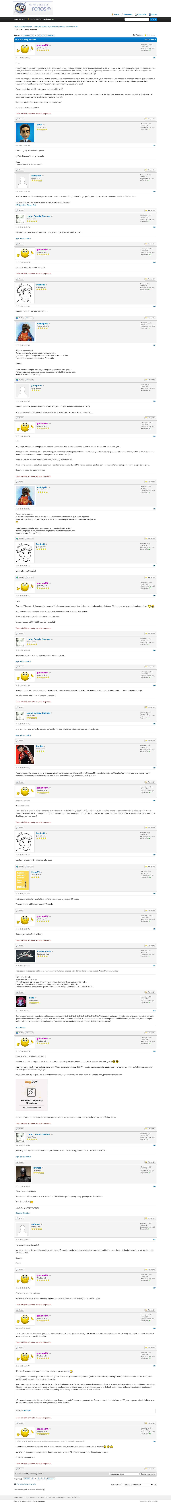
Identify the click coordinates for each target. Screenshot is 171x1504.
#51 (154, 965)
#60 (154, 1441)
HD (17, 205)
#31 (154, 58)
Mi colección (20, 1027)
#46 (154, 768)
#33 (154, 191)
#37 (154, 345)
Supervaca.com (30, 1497)
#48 (154, 855)
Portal (116, 14)
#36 (154, 306)
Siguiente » (50, 35)
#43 (154, 650)
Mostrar (27, 1411)
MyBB (24, 1501)
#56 (154, 1240)
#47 (154, 800)
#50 (154, 929)
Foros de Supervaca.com (23, 27)
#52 (154, 1011)
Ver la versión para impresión (26, 1484)
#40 (154, 509)
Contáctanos (18, 1497)
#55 (154, 1186)
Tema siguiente (36, 1474)
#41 (154, 566)
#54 (154, 1145)
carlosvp (35, 1224)
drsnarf (37, 1168)
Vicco (39, 125)
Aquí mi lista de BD (23, 238)
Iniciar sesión (35, 19)
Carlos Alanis (44, 951)
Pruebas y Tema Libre (67, 27)
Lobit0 (39, 746)
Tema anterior (22, 1474)
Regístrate (47, 19)
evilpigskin (42, 323)
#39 (154, 436)
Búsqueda (128, 14)
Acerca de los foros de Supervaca (45, 27)
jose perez (36, 385)
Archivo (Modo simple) (57, 1497)
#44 (154, 685)
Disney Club (31, 205)
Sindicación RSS (73, 1497)
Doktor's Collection (23, 1213)
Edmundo (36, 176)
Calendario (141, 14)
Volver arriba (42, 1497)
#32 (154, 145)
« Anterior (27, 35)
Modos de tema (150, 39)
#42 (154, 596)
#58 (154, 1328)
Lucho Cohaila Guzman (38, 216)
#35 (154, 262)
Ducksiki (40, 285)
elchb (31, 998)
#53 (154, 1051)
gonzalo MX (80, 1441)
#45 (154, 724)
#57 (154, 1288)
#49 (154, 894)
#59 (154, 1366)
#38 (154, 401)
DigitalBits (22, 205)
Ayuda (154, 14)
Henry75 (35, 872)
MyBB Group (40, 1501)
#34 (154, 227)
